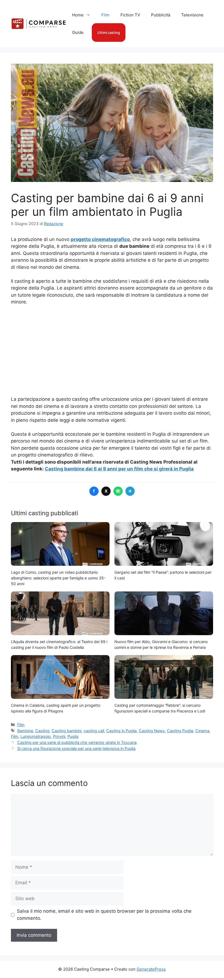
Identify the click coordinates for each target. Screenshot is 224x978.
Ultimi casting (108, 32)
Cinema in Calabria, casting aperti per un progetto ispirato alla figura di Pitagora (55, 708)
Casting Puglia (180, 730)
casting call (94, 730)
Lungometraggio (35, 736)
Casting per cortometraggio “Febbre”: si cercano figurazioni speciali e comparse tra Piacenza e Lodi (159, 708)
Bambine (25, 730)
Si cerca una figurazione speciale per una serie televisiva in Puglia (76, 748)
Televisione (192, 14)
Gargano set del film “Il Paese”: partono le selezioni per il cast (162, 575)
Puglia (72, 736)
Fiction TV (130, 14)
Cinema (202, 730)
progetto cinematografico (100, 239)
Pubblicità (160, 14)
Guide (78, 32)
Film (105, 14)
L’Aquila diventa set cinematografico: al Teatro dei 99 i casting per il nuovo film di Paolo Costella (59, 644)
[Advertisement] (112, 351)
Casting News (152, 730)
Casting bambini (66, 730)
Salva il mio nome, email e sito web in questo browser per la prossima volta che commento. (104, 914)
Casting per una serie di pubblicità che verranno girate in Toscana (77, 742)
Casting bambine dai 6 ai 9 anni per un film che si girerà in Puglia (119, 469)
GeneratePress (151, 969)
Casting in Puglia (121, 730)
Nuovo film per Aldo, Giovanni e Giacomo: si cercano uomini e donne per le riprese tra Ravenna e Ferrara (161, 644)
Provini (59, 736)
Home (78, 14)
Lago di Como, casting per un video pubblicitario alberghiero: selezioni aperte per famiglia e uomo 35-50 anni (58, 578)
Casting (42, 730)
